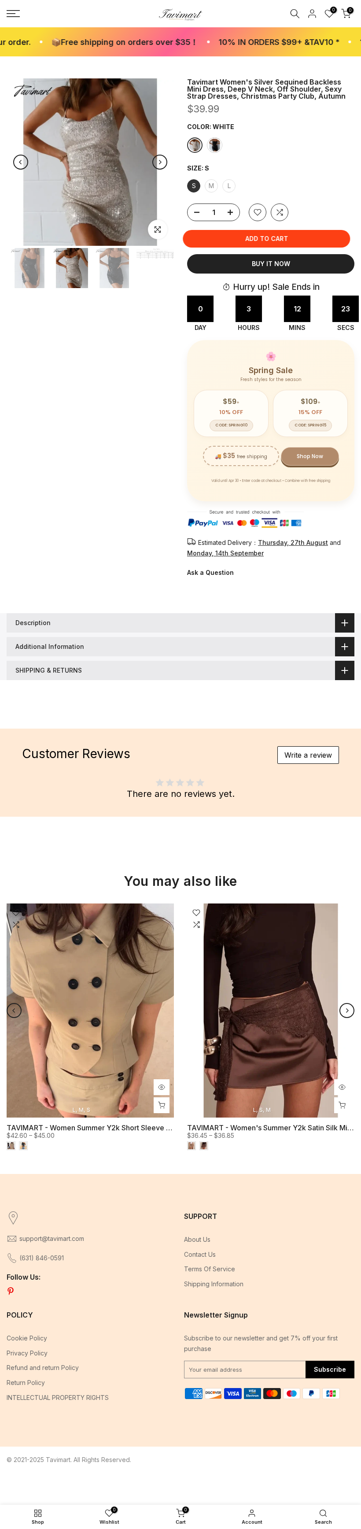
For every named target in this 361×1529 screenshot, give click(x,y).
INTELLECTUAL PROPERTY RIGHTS (58, 1397)
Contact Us (200, 1254)
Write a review (308, 755)
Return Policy (26, 1382)
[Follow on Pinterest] (11, 1291)
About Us (197, 1239)
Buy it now (271, 263)
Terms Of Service (209, 1269)
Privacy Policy (27, 1353)
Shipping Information (213, 1284)
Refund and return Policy (43, 1367)
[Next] (159, 162)
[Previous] (20, 162)
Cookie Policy (27, 1338)
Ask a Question (210, 572)
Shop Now (310, 456)
